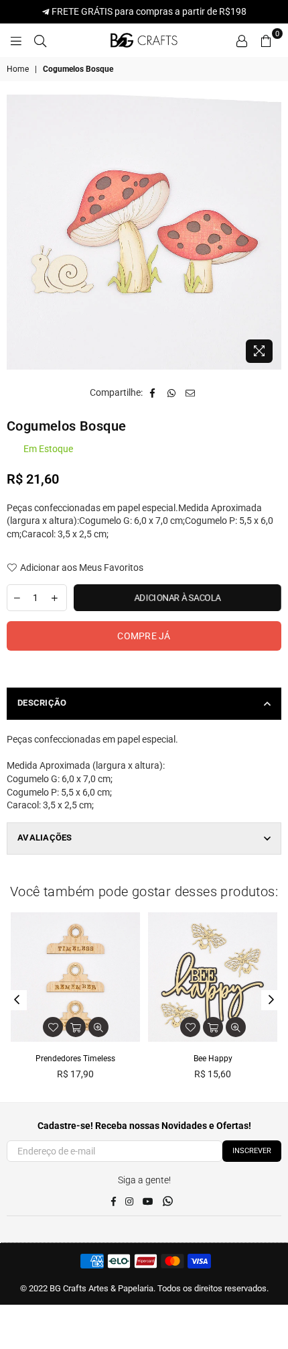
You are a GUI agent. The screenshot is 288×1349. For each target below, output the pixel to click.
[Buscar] (40, 40)
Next (271, 1000)
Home (18, 69)
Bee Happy (213, 1058)
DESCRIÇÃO (41, 703)
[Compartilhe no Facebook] (153, 393)
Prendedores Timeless (75, 1058)
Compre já (144, 636)
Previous (17, 1000)
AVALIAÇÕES (44, 837)
